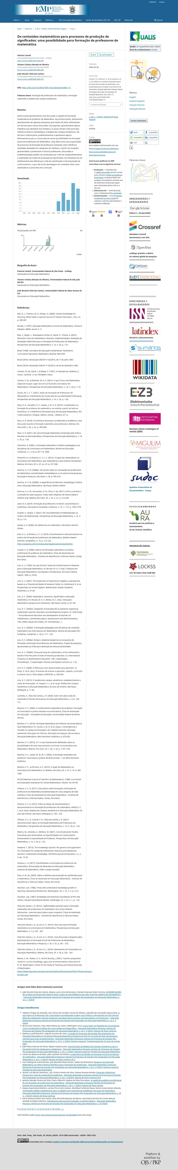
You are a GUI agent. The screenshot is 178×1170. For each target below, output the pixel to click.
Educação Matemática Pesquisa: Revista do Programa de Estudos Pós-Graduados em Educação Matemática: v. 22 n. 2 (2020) (71, 1020)
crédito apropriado (103, 172)
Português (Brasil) (137, 109)
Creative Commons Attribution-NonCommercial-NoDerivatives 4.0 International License (104, 151)
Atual (27, 20)
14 (43, 1109)
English (132, 97)
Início (19, 29)
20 (58, 1109)
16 (48, 1109)
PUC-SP (117, 20)
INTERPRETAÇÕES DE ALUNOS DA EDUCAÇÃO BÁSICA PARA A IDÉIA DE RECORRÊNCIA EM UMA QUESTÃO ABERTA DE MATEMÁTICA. (72, 993)
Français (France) (136, 105)
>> (63, 1109)
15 (45, 1109)
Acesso (162, 2)
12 (38, 1109)
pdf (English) (107, 55)
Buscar (159, 20)
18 (53, 1109)
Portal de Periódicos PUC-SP (98, 20)
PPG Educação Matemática (70, 20)
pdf (94, 55)
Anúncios (129, 20)
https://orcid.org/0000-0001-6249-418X (30, 61)
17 (51, 1109)
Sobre (16, 20)
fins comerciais (115, 193)
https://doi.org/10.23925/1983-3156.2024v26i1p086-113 (46, 87)
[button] (136, 132)
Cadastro (152, 2)
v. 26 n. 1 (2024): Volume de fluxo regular (50, 29)
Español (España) (137, 101)
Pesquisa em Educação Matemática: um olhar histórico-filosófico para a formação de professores (68, 1063)
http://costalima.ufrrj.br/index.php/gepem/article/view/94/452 (45, 544)
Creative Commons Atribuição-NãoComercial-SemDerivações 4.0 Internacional (87, 1142)
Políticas (49, 20)
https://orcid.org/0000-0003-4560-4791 (30, 79)
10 (32, 1109)
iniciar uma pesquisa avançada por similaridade (56, 1115)
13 (40, 1109)
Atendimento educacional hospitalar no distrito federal (71, 1101)
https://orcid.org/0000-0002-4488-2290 (30, 70)
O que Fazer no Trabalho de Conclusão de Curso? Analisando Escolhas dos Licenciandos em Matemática (71, 1027)
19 (56, 1109)
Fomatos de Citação (98, 104)
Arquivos (37, 20)
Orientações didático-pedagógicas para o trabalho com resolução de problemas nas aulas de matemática (69, 1090)
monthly (79, 254)
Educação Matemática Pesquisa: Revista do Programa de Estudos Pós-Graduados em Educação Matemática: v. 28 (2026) (69, 1102)
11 (35, 1109)
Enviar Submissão (138, 120)
